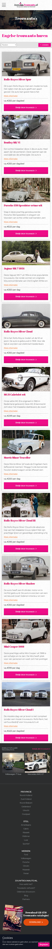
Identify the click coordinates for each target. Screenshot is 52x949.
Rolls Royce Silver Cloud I (18, 709)
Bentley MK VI (12, 142)
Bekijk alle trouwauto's (41, 749)
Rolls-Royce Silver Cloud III (19, 520)
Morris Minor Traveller (17, 457)
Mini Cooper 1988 (14, 646)
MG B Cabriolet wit (15, 394)
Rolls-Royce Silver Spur (17, 79)
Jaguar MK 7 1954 (14, 268)
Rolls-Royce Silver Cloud (18, 331)
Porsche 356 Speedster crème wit (23, 205)
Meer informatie (11, 96)
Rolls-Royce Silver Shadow (19, 583)
